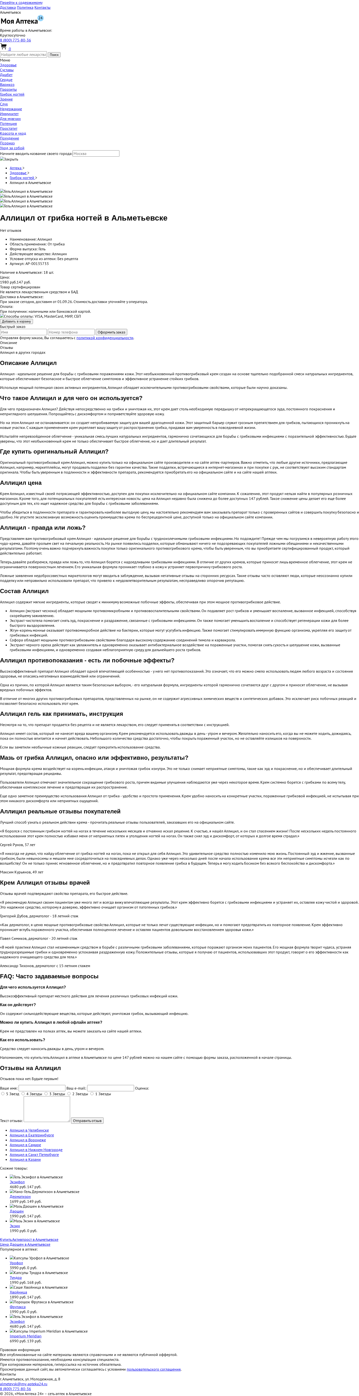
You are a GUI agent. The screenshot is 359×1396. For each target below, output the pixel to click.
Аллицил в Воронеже (28, 1139)
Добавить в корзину (16, 321)
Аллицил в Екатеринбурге (32, 1135)
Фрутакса (18, 1306)
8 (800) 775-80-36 (15, 40)
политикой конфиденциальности (104, 337)
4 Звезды (34, 1093)
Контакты (42, 7)
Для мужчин (10, 118)
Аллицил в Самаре (25, 1144)
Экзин (15, 1225)
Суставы (7, 69)
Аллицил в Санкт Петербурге (34, 1154)
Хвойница (18, 1292)
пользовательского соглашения (154, 1369)
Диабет (6, 74)
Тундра (16, 1277)
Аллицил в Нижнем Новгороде (36, 1149)
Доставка (8, 7)
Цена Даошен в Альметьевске (25, 1244)
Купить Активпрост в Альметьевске (29, 1239)
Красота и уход (13, 133)
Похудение (9, 138)
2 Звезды (80, 1093)
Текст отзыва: (11, 1120)
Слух (4, 103)
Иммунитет (9, 113)
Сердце (6, 79)
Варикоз (7, 84)
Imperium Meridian (26, 1336)
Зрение (6, 99)
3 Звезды (57, 1093)
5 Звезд (12, 1093)
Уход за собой (12, 147)
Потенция (8, 123)
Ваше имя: (9, 1088)
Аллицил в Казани (25, 1159)
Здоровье (8, 64)
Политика (25, 7)
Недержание (11, 108)
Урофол (16, 1262)
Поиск (54, 55)
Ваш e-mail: (76, 1088)
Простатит (8, 128)
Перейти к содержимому (21, 2)
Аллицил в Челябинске (29, 1130)
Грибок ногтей (12, 94)
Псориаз (7, 143)
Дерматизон (20, 1196)
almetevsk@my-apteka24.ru (23, 1383)
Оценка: (142, 1088)
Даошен (17, 1211)
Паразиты (8, 89)
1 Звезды (103, 1093)
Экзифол (17, 1181)
